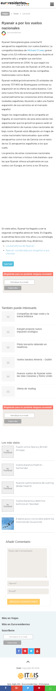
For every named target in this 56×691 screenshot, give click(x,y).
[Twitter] (31, 651)
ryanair (8, 263)
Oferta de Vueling (26, 388)
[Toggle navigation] (52, 4)
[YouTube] (37, 651)
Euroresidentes (14, 32)
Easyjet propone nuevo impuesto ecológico (29, 330)
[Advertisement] (28, 197)
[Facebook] (19, 651)
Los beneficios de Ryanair (20, 246)
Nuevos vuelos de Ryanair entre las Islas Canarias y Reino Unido (34, 375)
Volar (18, 668)
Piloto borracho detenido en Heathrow (32, 345)
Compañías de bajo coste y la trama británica (33, 315)
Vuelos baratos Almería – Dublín (34, 359)
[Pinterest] (25, 651)
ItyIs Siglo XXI (13, 684)
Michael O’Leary (36, 50)
